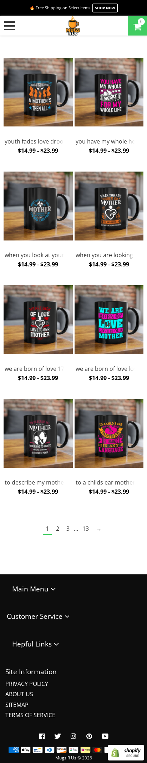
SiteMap (17, 705)
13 (85, 528)
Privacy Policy (26, 684)
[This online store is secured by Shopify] (126, 758)
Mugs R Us (65, 758)
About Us (19, 694)
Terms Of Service (30, 715)
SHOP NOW (105, 7)
